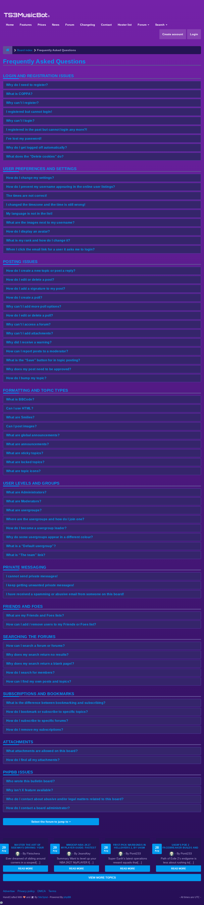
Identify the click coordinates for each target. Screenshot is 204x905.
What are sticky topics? (24, 453)
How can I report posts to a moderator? (37, 351)
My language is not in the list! (29, 213)
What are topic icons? (23, 471)
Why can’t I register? (22, 102)
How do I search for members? (30, 672)
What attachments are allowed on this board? (42, 751)
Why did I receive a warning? (29, 342)
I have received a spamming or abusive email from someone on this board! (65, 594)
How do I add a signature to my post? (35, 288)
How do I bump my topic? (26, 378)
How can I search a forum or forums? (35, 645)
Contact (106, 24)
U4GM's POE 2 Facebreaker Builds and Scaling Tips (180, 848)
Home (10, 24)
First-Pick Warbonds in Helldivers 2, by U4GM (129, 846)
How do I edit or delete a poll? (29, 315)
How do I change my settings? (30, 177)
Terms (52, 891)
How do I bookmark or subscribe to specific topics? (47, 711)
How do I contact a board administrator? (38, 808)
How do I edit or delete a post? (30, 279)
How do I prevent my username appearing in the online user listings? (60, 186)
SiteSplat (42, 897)
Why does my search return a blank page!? (40, 663)
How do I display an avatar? (28, 231)
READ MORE (25, 868)
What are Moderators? (23, 501)
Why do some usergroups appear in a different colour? (49, 537)
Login (194, 34)
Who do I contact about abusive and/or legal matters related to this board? (65, 799)
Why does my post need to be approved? (38, 369)
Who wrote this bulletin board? (30, 781)
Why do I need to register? (27, 85)
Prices (42, 24)
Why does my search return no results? (37, 654)
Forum (69, 24)
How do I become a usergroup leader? (36, 528)
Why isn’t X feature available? (29, 790)
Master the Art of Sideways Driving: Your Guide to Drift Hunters (27, 848)
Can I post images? (21, 426)
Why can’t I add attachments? (29, 333)
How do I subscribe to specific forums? (37, 720)
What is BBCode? (20, 399)
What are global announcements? (33, 435)
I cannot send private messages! (32, 576)
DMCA (41, 891)
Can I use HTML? (19, 408)
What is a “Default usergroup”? (31, 546)
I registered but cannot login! (29, 111)
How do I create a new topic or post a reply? (41, 270)
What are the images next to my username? (40, 222)
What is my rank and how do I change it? (38, 240)
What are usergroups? (24, 510)
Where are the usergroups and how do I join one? (45, 519)
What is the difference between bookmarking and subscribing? (56, 702)
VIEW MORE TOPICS (102, 877)
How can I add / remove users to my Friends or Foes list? (51, 624)
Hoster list (125, 24)
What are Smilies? (20, 417)
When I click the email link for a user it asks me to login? (50, 249)
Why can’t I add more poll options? (33, 306)
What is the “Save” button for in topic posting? (43, 360)
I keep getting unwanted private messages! (40, 585)
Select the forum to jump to (50, 821)
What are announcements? (27, 444)
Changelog (87, 24)
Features (26, 24)
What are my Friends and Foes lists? (35, 615)
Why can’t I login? (20, 120)
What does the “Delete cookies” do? (35, 156)
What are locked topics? (25, 462)
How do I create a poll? (24, 297)
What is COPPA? (19, 93)
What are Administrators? (26, 492)
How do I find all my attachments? (33, 760)
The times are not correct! (26, 195)
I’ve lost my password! (24, 138)
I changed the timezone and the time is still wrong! (45, 204)
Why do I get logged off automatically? (36, 147)
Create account (172, 34)
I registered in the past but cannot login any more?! (46, 129)
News (55, 24)
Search (160, 24)
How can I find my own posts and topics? (38, 681)
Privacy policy (26, 891)
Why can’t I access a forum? (28, 324)
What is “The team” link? (25, 555)
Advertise (9, 891)
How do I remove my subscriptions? (34, 729)
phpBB (67, 897)
